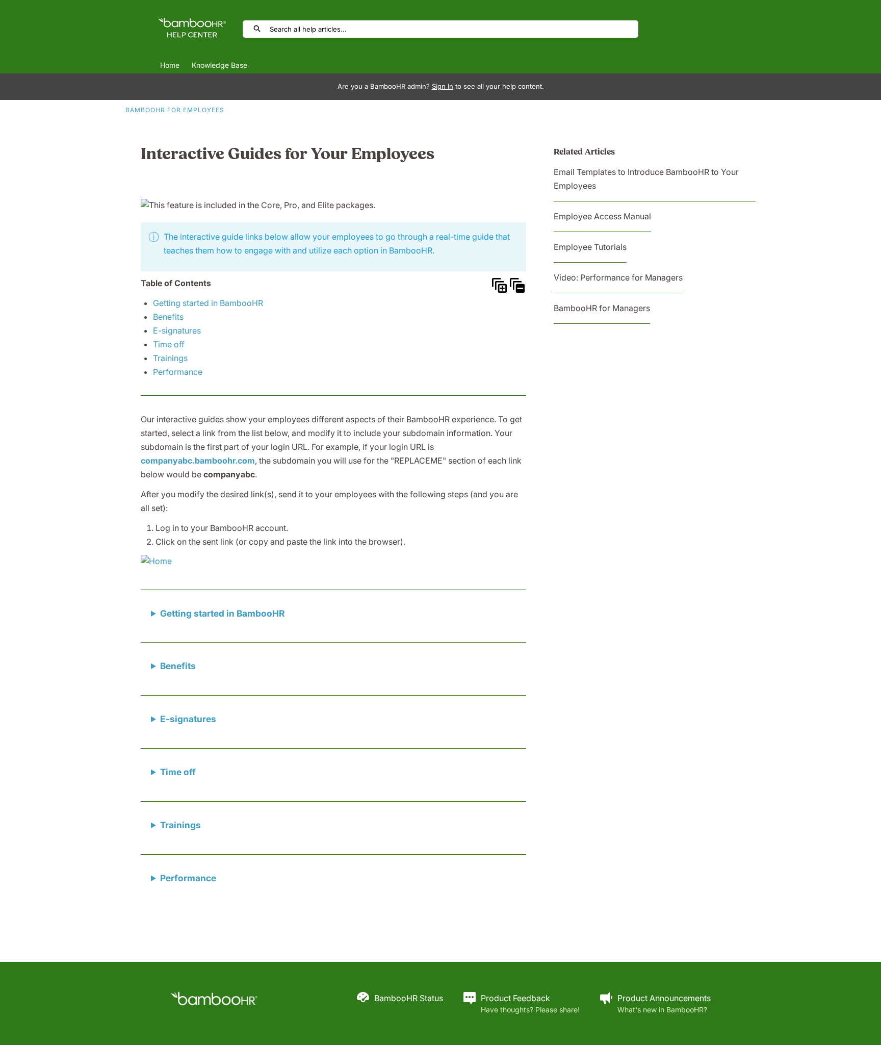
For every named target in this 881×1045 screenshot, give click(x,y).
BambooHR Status (408, 998)
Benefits (168, 317)
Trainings (170, 358)
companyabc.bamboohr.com (198, 460)
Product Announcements (664, 998)
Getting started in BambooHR (208, 303)
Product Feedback (515, 998)
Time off (169, 344)
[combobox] (454, 29)
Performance (177, 372)
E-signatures (177, 330)
